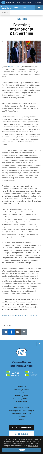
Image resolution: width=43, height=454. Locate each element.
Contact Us (21, 387)
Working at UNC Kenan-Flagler (21, 410)
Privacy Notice (33, 446)
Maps (18, 2)
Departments (27, 2)
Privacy (21, 420)
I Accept (21, 450)
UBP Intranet (21, 402)
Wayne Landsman (14, 67)
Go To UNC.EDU (21, 434)
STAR (21, 393)
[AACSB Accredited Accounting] (31, 373)
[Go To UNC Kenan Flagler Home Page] (21, 357)
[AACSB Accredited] (13, 373)
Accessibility (10, 2)
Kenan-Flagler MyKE (21, 399)
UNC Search (37, 2)
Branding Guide (21, 396)
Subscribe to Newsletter (21, 414)
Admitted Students (21, 408)
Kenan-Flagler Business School (6, 7)
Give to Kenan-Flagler (21, 427)
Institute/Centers (21, 390)
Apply (16, 8)
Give (24, 8)
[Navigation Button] (39, 7)
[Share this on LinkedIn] (5, 332)
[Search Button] (31, 7)
